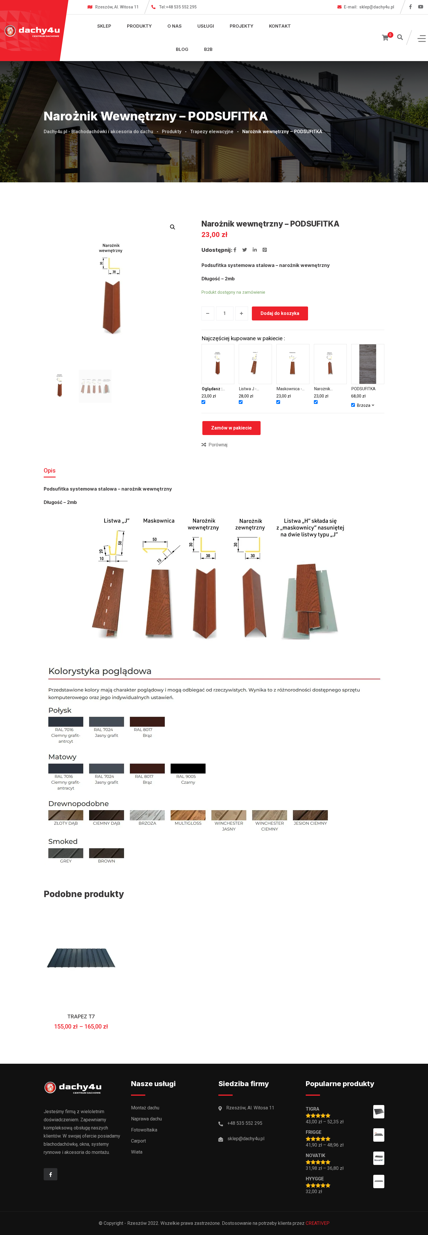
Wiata (136, 1152)
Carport (138, 1141)
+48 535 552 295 (178, 7)
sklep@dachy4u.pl (369, 7)
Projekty (241, 26)
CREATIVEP (318, 1223)
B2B (208, 49)
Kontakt (280, 26)
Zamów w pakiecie (231, 428)
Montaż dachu (145, 1108)
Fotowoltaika (144, 1130)
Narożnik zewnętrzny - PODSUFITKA (326, 389)
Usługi (205, 26)
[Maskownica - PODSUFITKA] (293, 364)
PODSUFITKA (363, 388)
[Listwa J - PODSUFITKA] (255, 364)
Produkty (139, 26)
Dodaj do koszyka (280, 313)
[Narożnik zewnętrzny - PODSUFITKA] (330, 364)
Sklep (104, 26)
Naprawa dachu (146, 1119)
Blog (182, 49)
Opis (50, 470)
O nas (174, 26)
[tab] (50, 470)
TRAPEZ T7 (81, 1016)
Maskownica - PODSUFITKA (289, 389)
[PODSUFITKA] (367, 364)
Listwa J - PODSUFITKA (251, 389)
